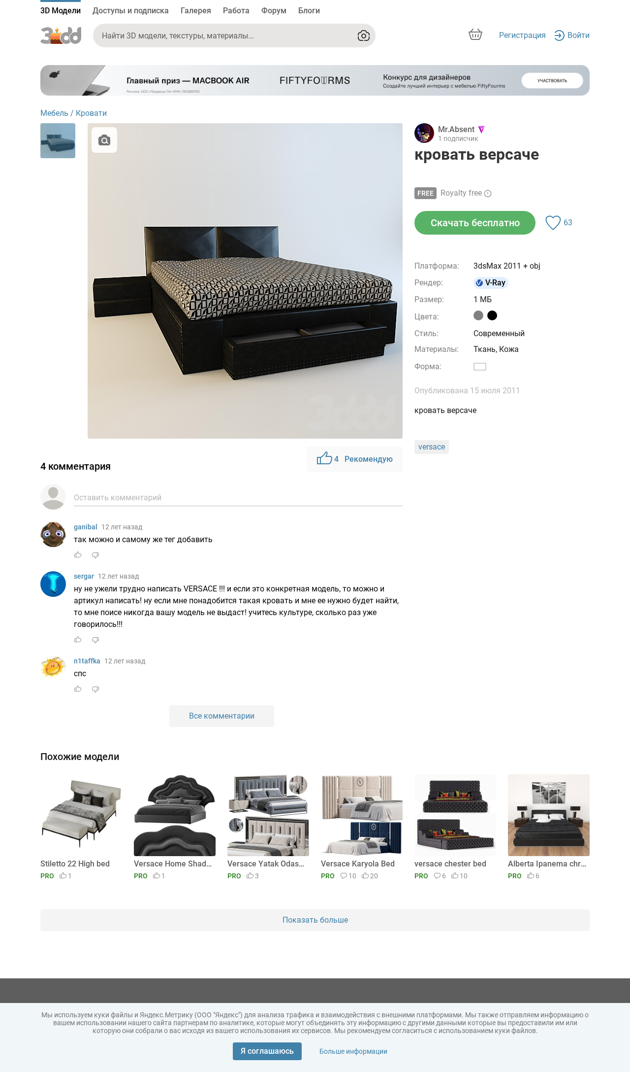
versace (431, 446)
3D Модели (60, 10)
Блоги (309, 10)
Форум (273, 10)
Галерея (196, 10)
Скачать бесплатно (475, 223)
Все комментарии (221, 716)
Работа (236, 10)
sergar (84, 576)
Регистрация (522, 35)
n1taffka (87, 661)
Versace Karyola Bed (358, 863)
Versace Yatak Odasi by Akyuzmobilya (266, 863)
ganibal (85, 527)
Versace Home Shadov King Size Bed (173, 863)
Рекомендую (363, 459)
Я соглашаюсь (267, 1051)
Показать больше (315, 920)
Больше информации (353, 1051)
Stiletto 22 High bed (75, 863)
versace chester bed (450, 863)
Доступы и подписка (131, 10)
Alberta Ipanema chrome (547, 863)
